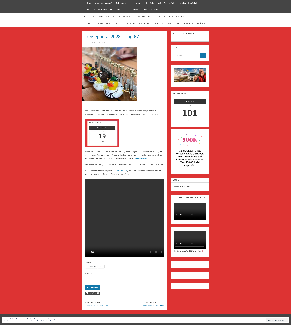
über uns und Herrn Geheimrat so (99, 9)
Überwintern (136, 3)
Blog (89, 3)
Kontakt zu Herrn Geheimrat (189, 3)
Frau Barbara (121, 171)
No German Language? (103, 3)
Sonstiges (120, 9)
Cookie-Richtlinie (46, 321)
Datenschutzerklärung (150, 9)
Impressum (133, 9)
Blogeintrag (92, 287)
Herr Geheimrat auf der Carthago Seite (160, 3)
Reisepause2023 (92, 293)
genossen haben (141, 158)
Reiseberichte (121, 3)
